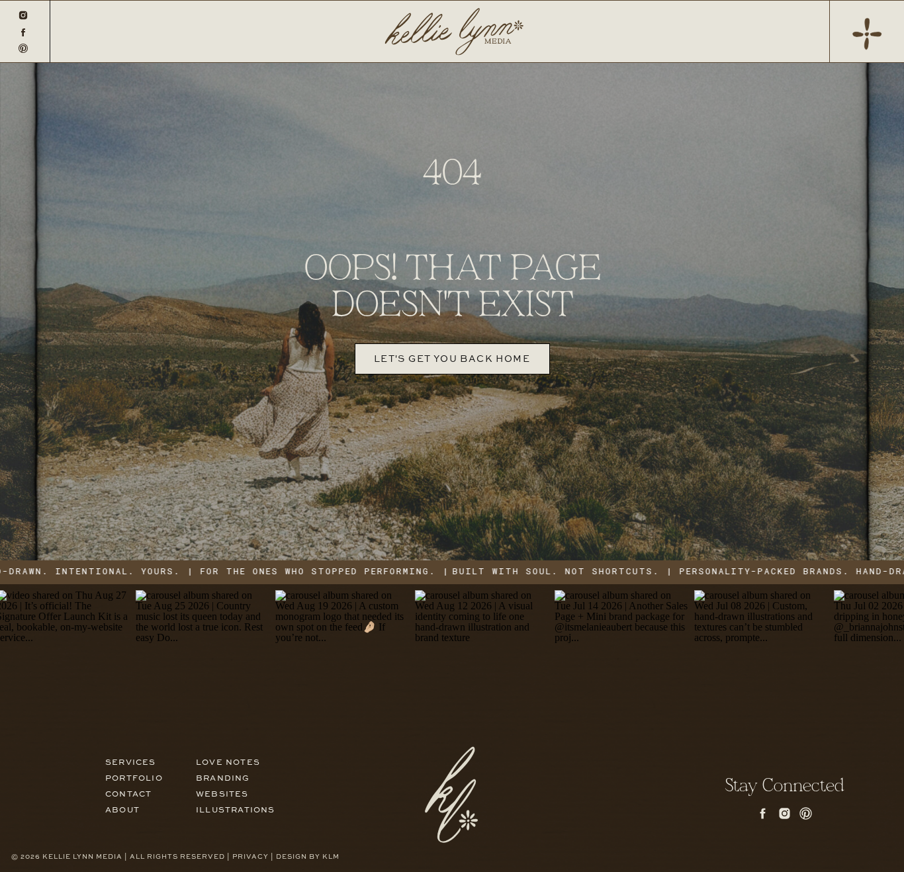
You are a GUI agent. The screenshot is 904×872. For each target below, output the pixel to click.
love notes (228, 763)
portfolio (134, 779)
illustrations (235, 810)
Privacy (250, 856)
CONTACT (128, 795)
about (122, 810)
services (130, 763)
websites (222, 795)
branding (223, 779)
